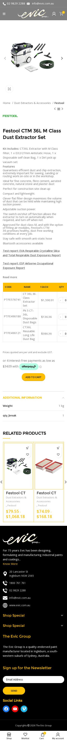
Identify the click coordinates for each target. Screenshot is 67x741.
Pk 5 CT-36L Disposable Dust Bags (30, 316)
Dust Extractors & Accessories (33, 103)
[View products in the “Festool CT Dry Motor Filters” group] (58, 448)
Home (7, 103)
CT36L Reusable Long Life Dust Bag (29, 333)
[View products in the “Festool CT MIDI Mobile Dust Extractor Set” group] (27, 448)
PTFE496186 (12, 316)
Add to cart (33, 377)
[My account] (54, 13)
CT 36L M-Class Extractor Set (29, 299)
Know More (10, 564)
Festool (59, 103)
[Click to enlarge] (9, 89)
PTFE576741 (12, 299)
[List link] (33, 574)
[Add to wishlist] (27, 454)
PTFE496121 (12, 333)
